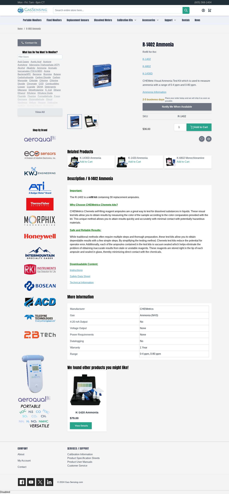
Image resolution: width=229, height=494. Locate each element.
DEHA (40, 86)
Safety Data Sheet (80, 276)
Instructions (76, 270)
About (21, 454)
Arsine (47, 71)
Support (168, 20)
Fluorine (32, 96)
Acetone (47, 61)
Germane (22, 99)
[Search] (186, 10)
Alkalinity (31, 68)
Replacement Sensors (78, 20)
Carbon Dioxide (43, 77)
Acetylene (22, 64)
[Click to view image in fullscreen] (101, 76)
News (197, 20)
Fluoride (22, 96)
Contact (22, 467)
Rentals (186, 20)
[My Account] (203, 10)
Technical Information (82, 282)
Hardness (22, 102)
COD (41, 83)
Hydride (21, 105)
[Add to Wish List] (202, 139)
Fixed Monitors (54, 20)
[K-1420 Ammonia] (87, 390)
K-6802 (147, 66)
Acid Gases (23, 61)
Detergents (50, 86)
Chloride (33, 80)
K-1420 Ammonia (87, 412)
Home (20, 28)
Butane (57, 74)
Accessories (148, 20)
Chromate (32, 83)
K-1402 (147, 59)
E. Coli (48, 90)
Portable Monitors (32, 20)
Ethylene (31, 93)
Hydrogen (48, 105)
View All (40, 112)
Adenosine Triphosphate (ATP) (44, 64)
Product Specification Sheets (83, 458)
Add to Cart (86, 161)
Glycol (49, 99)
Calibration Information (80, 454)
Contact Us (31, 42)
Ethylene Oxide (45, 93)
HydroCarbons (34, 105)
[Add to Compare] (209, 139)
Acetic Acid (36, 61)
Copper (21, 86)
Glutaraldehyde (36, 99)
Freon (57, 96)
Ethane (57, 90)
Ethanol (21, 93)
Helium (32, 102)
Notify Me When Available (177, 106)
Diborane (22, 90)
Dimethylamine (36, 90)
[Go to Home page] (32, 10)
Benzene (37, 74)
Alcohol (21, 68)
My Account (24, 460)
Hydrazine (53, 102)
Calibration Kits (125, 20)
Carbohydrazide (26, 77)
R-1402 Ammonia (33, 28)
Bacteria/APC (24, 74)
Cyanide (31, 86)
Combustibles (52, 83)
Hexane (42, 102)
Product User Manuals (79, 462)
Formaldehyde (45, 96)
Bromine (47, 74)
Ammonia (41, 68)
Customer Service (77, 465)
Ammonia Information (154, 92)
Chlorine (44, 80)
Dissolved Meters (103, 20)
